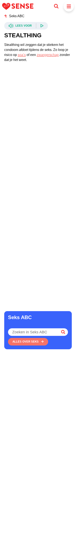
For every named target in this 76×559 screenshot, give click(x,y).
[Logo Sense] (17, 6)
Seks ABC (16, 16)
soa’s (22, 55)
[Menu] (69, 6)
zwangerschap (48, 55)
